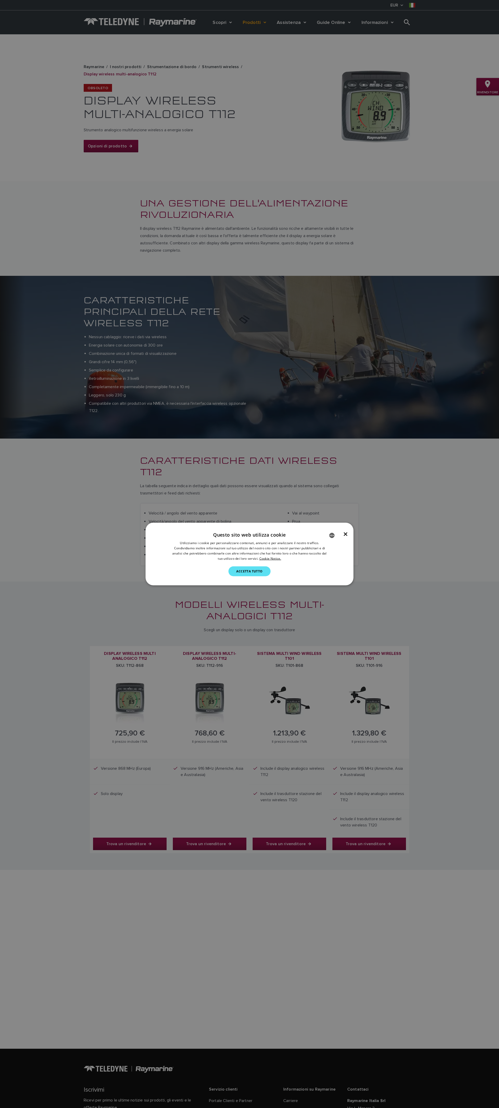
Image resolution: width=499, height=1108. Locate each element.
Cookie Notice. (270, 558)
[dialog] (249, 554)
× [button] (345, 534)
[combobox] (331, 535)
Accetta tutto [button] (249, 571)
